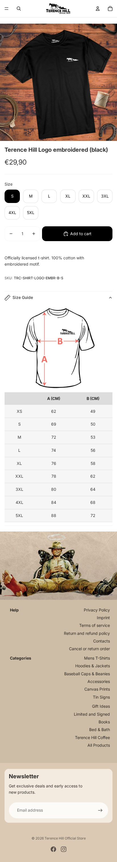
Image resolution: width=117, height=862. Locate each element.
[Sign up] (100, 810)
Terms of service (94, 625)
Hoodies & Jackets (92, 665)
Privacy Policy (97, 609)
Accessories (98, 681)
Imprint (103, 617)
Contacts (101, 641)
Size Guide (22, 297)
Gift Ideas (101, 706)
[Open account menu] (97, 8)
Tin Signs (101, 697)
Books (104, 721)
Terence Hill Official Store (65, 838)
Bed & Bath (99, 729)
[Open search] (18, 8)
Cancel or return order (89, 648)
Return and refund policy (87, 633)
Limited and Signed (92, 714)
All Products (98, 745)
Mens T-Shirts (97, 658)
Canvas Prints (97, 689)
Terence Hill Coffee (92, 737)
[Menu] (6, 8)
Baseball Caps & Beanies (87, 673)
